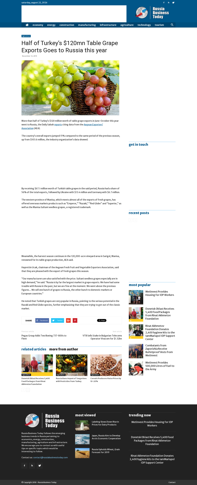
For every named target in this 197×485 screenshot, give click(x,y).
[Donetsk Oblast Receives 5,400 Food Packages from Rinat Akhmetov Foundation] (37, 365)
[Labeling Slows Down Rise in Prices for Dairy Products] (82, 425)
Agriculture (127, 24)
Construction (66, 24)
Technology (144, 24)
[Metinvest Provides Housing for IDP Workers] (136, 297)
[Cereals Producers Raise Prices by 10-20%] (106, 365)
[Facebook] (164, 2)
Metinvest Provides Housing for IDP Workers (159, 293)
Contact (172, 482)
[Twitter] (173, 2)
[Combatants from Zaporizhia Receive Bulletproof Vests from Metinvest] (136, 351)
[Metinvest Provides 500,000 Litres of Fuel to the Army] (136, 368)
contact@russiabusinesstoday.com (50, 457)
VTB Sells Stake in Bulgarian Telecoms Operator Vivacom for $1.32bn (102, 337)
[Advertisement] (71, 165)
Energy (51, 24)
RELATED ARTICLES (33, 349)
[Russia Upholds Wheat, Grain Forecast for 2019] (82, 453)
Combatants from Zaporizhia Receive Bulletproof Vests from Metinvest (159, 350)
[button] (172, 24)
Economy (38, 24)
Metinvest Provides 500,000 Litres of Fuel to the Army (159, 366)
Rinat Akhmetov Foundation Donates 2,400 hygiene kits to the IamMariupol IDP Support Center (160, 332)
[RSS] (168, 2)
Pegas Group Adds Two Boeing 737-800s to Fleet (43, 337)
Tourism (159, 24)
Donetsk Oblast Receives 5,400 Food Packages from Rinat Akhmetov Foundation (35, 381)
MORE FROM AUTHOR (63, 349)
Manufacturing (87, 24)
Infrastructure (108, 24)
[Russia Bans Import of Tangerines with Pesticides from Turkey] (71, 365)
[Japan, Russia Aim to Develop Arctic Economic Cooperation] (82, 439)
